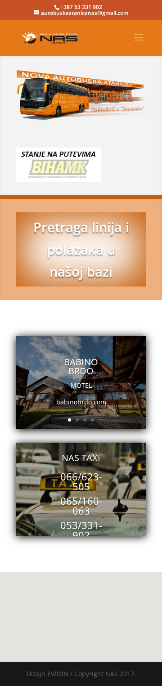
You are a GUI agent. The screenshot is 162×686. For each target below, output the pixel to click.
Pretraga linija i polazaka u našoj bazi (81, 249)
